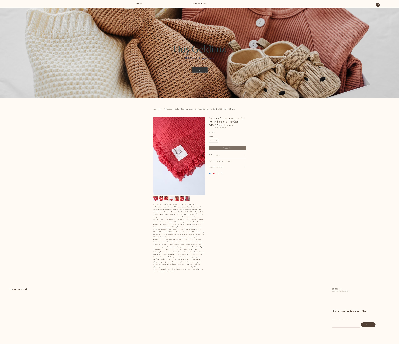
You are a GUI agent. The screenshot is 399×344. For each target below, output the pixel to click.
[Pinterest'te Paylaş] (214, 173)
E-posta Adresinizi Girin (340, 319)
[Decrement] (210, 140)
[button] (378, 4)
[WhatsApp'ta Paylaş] (218, 173)
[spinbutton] (214, 140)
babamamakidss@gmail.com (341, 291)
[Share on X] (222, 173)
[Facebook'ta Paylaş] (210, 173)
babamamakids (18, 289)
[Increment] (217, 140)
